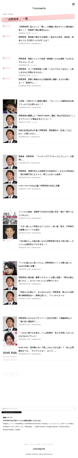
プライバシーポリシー (48, 444)
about (25, 444)
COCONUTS (39, 449)
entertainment (36, 43)
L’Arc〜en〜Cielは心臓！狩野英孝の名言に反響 (39, 186)
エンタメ (34, 33)
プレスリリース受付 (35, 444)
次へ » (15, 374)
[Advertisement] (39, 51)
